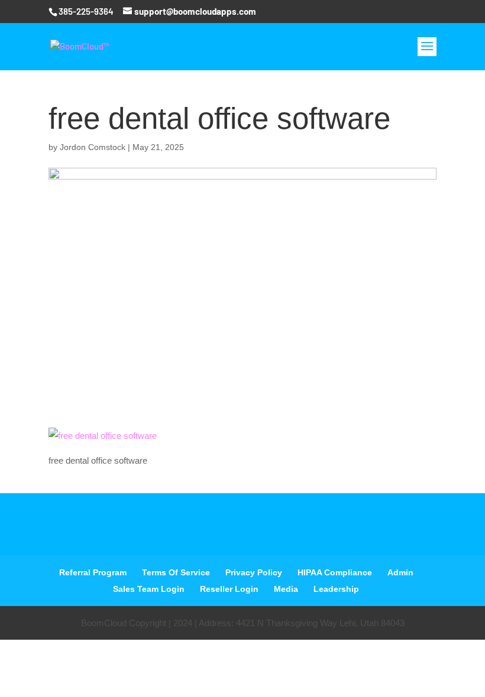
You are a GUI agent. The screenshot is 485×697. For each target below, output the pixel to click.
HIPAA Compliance (335, 572)
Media (286, 589)
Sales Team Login (149, 589)
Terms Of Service (176, 572)
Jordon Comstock (92, 147)
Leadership (336, 589)
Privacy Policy (253, 572)
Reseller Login (229, 589)
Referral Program (93, 572)
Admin (400, 572)
